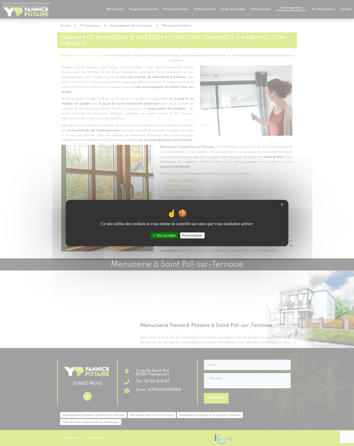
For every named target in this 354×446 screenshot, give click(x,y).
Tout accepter (165, 235)
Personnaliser (192, 235)
